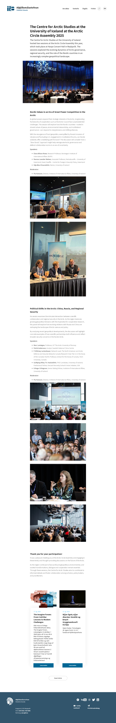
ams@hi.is (24, 713)
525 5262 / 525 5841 (24, 711)
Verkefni (76, 9)
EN (105, 8)
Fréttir (93, 9)
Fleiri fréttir (58, 678)
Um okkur (66, 9)
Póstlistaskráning (94, 708)
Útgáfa (84, 9)
